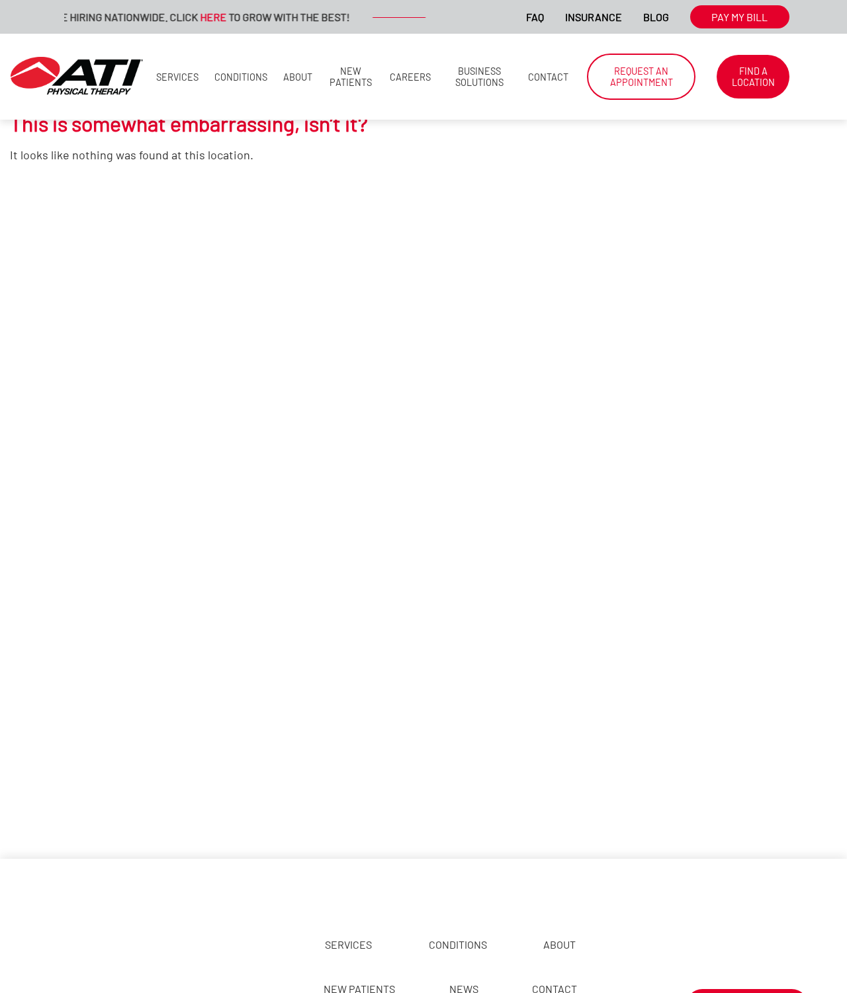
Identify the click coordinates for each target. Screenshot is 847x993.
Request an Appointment (641, 76)
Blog (656, 17)
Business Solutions (479, 76)
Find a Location (753, 76)
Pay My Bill (739, 17)
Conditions (240, 77)
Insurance (593, 17)
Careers (410, 77)
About (297, 77)
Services (177, 77)
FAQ (535, 17)
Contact (548, 77)
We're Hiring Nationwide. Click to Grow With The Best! (182, 17)
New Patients (351, 76)
